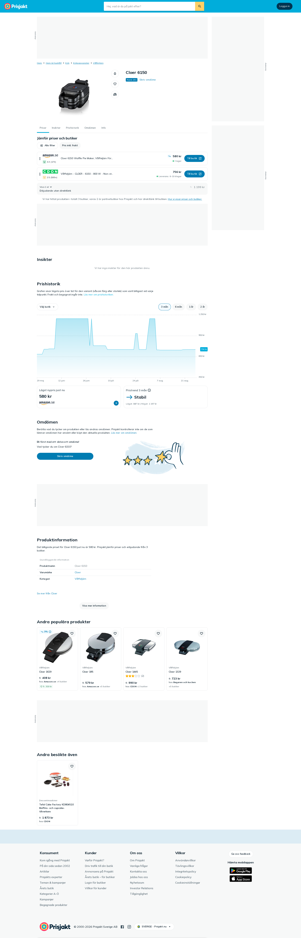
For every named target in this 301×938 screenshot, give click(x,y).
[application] (122, 348)
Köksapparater (81, 63)
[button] (115, 73)
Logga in (284, 6)
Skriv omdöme (148, 79)
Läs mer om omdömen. (124, 432)
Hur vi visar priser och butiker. (185, 199)
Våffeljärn (98, 63)
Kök (67, 63)
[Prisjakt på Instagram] (129, 926)
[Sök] (199, 6)
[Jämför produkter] (115, 94)
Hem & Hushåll (53, 63)
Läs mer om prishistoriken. (99, 294)
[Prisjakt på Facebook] (122, 926)
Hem (39, 63)
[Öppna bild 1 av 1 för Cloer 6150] (74, 96)
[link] (57, 659)
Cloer (78, 572)
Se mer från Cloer (47, 593)
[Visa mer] (40, 158)
